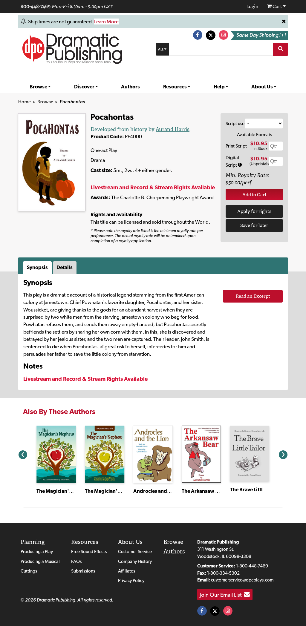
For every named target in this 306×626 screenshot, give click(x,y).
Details (64, 267)
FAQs (76, 561)
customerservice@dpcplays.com (242, 580)
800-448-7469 (36, 6)
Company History (135, 561)
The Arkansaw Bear (204, 491)
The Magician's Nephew (64, 491)
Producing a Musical (40, 561)
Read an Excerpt (253, 296)
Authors (130, 87)
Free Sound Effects (89, 551)
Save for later (254, 225)
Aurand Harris (172, 129)
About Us (262, 87)
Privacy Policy (131, 580)
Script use (235, 123)
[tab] (38, 267)
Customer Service (135, 551)
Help (220, 87)
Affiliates (126, 571)
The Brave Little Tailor (254, 489)
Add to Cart (254, 194)
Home (24, 102)
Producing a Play (37, 551)
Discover (84, 87)
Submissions (83, 571)
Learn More (106, 21)
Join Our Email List (222, 594)
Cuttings (29, 571)
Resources (175, 87)
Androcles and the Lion (159, 491)
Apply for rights (254, 211)
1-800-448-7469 (252, 566)
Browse (39, 87)
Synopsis (37, 267)
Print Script (236, 146)
